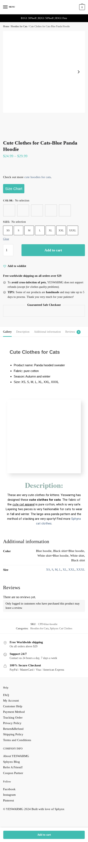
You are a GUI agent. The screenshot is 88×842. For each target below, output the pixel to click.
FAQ (6, 695)
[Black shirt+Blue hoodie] (23, 210)
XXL (61, 230)
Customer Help (12, 706)
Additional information (47, 331)
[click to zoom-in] (44, 72)
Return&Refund (13, 728)
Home (6, 26)
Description (22, 331)
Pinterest (8, 800)
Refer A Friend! (13, 767)
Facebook (9, 789)
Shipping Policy (13, 734)
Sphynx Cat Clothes (61, 628)
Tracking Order (13, 717)
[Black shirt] (65, 210)
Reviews (70, 331)
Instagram (9, 794)
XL (50, 230)
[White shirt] (51, 210)
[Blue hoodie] (9, 210)
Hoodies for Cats (19, 26)
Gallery (7, 331)
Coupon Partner (13, 773)
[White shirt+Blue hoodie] (37, 210)
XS (8, 230)
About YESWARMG (16, 756)
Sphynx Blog (11, 761)
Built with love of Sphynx (48, 809)
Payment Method (14, 711)
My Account (11, 700)
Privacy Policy (12, 723)
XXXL (72, 230)
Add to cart (53, 250)
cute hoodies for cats (37, 177)
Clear (6, 238)
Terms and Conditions (17, 740)
